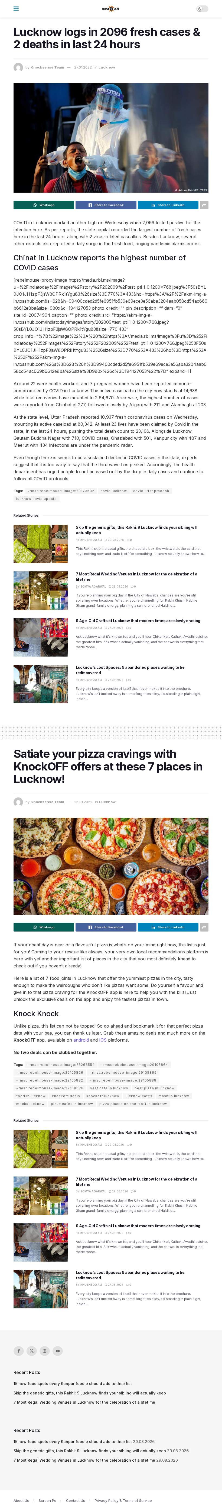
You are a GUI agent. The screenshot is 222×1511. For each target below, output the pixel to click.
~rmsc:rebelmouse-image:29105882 (49, 1080)
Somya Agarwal (93, 586)
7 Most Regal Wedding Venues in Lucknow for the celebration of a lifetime (84, 1402)
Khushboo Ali (91, 539)
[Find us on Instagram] (45, 1351)
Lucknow (107, 67)
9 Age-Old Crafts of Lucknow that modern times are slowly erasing (138, 620)
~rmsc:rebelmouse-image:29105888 (122, 1080)
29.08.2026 (115, 539)
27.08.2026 (115, 627)
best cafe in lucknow (109, 1088)
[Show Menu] (16, 9)
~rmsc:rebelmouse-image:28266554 (61, 1065)
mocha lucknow (30, 1104)
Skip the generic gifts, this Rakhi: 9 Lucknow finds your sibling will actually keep (90, 1393)
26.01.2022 (83, 802)
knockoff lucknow (102, 1096)
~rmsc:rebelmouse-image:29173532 (60, 491)
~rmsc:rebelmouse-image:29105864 (134, 1065)
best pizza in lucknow (155, 1088)
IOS (103, 1040)
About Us (21, 1500)
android (81, 1040)
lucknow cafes (139, 1096)
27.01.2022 (83, 67)
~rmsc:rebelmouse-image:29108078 (50, 1088)
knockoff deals (66, 1096)
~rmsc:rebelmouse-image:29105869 (123, 1072)
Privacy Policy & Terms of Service (123, 1500)
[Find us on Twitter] (32, 1351)
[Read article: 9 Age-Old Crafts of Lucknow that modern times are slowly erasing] (41, 637)
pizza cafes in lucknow (72, 1104)
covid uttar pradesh (151, 491)
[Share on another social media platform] (204, 205)
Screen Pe (47, 1500)
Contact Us (75, 1500)
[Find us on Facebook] (19, 1351)
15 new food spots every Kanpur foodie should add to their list (73, 1383)
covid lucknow (113, 491)
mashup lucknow (174, 1096)
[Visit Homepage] (110, 9)
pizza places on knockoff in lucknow (133, 1104)
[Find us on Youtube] (58, 1351)
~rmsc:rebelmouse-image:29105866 (49, 1072)
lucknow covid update (36, 499)
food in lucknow (31, 1096)
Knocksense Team (47, 67)
